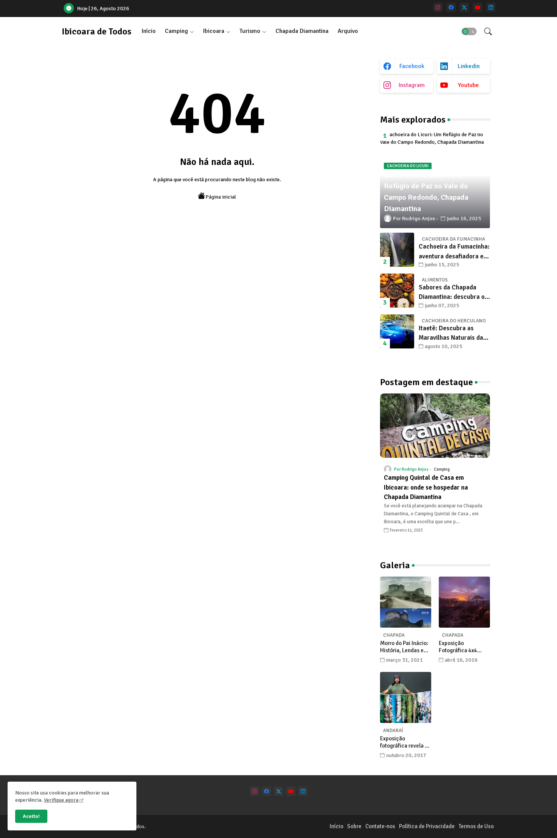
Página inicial (220, 197)
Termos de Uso (476, 826)
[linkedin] (491, 7)
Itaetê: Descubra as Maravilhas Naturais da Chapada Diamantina (451, 333)
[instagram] (438, 7)
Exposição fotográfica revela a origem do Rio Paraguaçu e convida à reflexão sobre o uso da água (405, 742)
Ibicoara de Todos (96, 31)
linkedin (469, 66)
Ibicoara (213, 31)
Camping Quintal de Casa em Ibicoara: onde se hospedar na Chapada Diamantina (426, 487)
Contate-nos (380, 826)
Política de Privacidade (427, 826)
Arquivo (348, 31)
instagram (412, 85)
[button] (469, 31)
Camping (176, 31)
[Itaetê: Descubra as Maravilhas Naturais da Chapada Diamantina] (397, 331)
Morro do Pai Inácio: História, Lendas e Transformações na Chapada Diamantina (405, 647)
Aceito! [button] (31, 816)
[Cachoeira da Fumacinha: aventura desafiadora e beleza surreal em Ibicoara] (397, 250)
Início (149, 31)
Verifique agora (61, 800)
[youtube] (477, 7)
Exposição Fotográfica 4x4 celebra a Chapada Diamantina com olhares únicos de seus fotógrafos (461, 647)
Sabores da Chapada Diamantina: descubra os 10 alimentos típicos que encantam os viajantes (453, 292)
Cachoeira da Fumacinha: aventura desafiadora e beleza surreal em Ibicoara (454, 252)
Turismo (249, 31)
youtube (468, 85)
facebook (411, 66)
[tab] (148, 31)
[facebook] (451, 7)
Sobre (354, 826)
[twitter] (464, 7)
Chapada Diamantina (302, 31)
